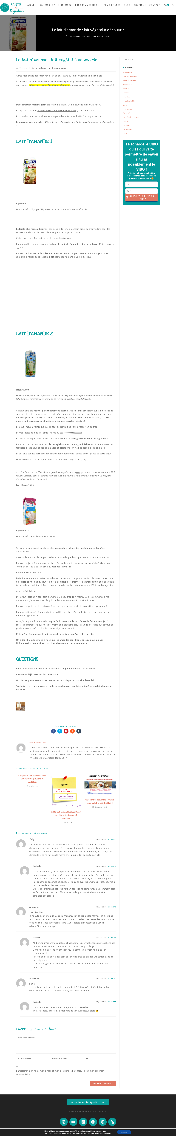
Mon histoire (127, 109)
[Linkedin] (83, 1122)
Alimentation (41, 68)
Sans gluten (127, 129)
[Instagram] (64, 1122)
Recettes (126, 121)
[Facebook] (93, 1122)
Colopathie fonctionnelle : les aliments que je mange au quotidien (32, 778)
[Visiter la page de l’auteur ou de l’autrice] (21, 747)
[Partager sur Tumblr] (78, 731)
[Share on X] (59, 731)
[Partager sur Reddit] (72, 731)
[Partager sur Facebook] (53, 731)
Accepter (124, 1132)
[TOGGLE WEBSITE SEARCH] (173, 5)
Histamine (127, 93)
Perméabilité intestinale (131, 117)
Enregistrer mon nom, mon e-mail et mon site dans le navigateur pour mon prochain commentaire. (60, 1072)
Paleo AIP (126, 113)
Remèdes (126, 125)
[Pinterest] (103, 1122)
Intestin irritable (129, 101)
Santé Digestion (37, 742)
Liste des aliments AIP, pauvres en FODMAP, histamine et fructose (66, 815)
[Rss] (112, 1122)
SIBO (125, 133)
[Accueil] (66, 36)
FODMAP (126, 89)
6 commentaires (59, 68)
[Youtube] (73, 1122)
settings (108, 1133)
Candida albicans (129, 81)
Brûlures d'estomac (130, 77)
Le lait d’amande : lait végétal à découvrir (96, 36)
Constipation (127, 85)
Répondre (112, 839)
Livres (125, 105)
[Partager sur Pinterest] (66, 731)
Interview (126, 97)
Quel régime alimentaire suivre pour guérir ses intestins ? (99, 801)
